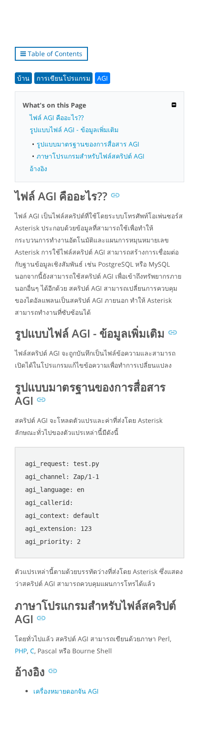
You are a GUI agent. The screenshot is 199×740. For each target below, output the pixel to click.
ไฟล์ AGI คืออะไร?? (57, 117)
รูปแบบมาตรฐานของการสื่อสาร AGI (88, 144)
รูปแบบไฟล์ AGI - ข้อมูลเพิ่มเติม (74, 129)
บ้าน (23, 78)
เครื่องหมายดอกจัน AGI (66, 691)
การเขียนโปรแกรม (63, 78)
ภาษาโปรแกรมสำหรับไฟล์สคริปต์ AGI (90, 156)
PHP (21, 650)
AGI (102, 78)
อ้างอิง (38, 168)
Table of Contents (54, 53)
